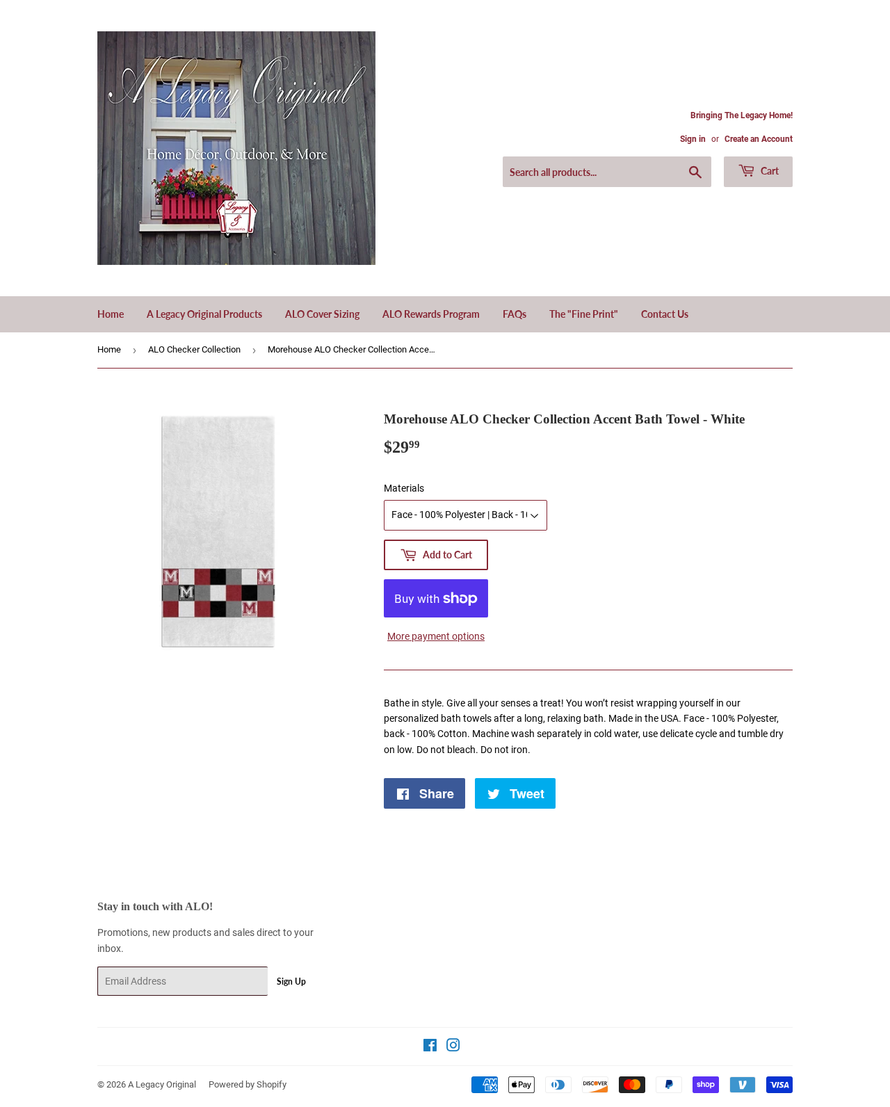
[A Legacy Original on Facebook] (430, 1047)
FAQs (514, 314)
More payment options (436, 636)
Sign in (693, 139)
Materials (404, 488)
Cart (769, 171)
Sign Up (291, 981)
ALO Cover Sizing (322, 314)
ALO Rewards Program (431, 314)
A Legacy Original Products (204, 314)
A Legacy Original (162, 1084)
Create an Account (759, 139)
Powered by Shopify (247, 1084)
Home (110, 314)
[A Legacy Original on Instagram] (453, 1047)
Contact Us (664, 314)
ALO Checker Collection (194, 349)
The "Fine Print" (583, 314)
